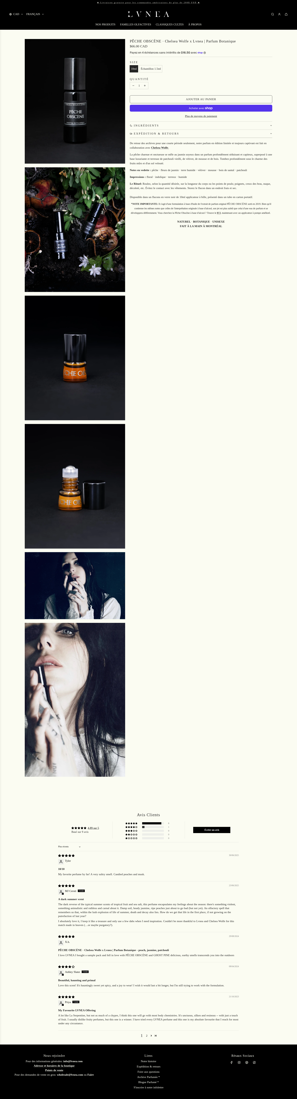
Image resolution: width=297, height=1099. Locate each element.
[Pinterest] (246, 1062)
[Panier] (286, 14)
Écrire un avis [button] (211, 830)
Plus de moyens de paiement (201, 116)
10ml (134, 68)
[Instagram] (239, 1062)
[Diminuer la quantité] (133, 85)
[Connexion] (279, 14)
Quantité (139, 79)
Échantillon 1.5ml (151, 68)
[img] (66, 855)
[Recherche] (272, 14)
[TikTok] (254, 1062)
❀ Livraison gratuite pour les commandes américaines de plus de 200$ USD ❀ (148, 3)
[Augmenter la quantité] (144, 85)
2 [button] (146, 1035)
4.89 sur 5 (93, 828)
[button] (131, 823)
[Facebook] (231, 1062)
